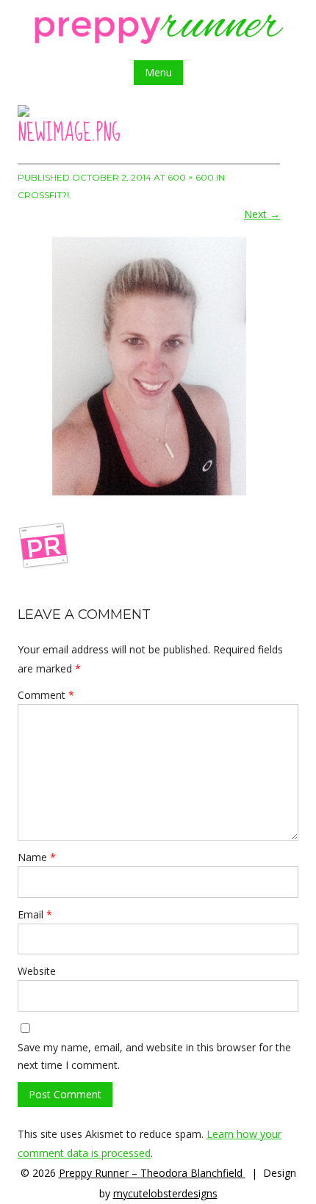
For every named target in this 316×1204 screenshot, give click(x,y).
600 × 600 (191, 177)
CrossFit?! (43, 194)
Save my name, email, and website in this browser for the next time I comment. (154, 1056)
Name (37, 857)
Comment (46, 695)
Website (37, 971)
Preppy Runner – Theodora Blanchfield (152, 1173)
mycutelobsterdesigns (165, 1193)
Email (35, 914)
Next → (262, 214)
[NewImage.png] (149, 366)
